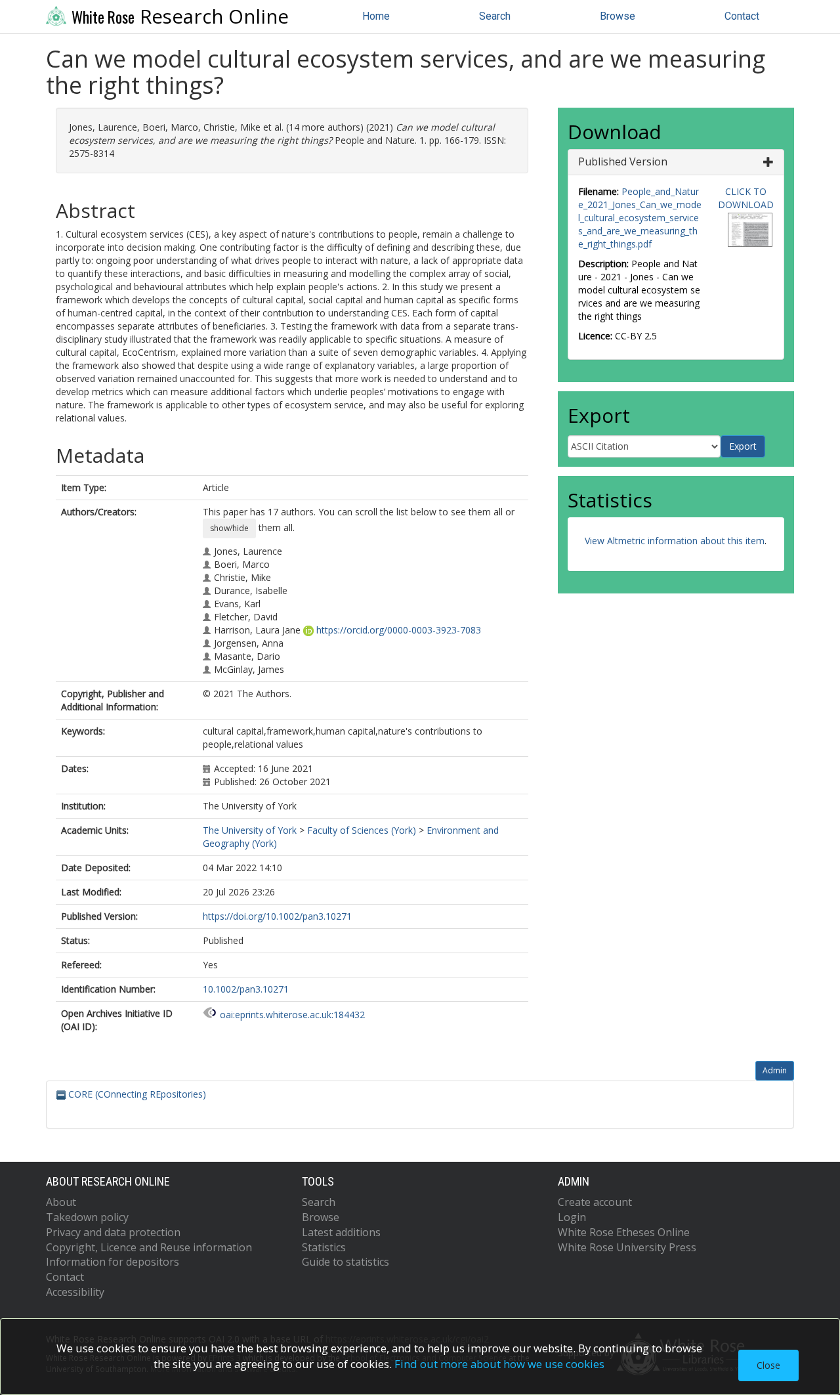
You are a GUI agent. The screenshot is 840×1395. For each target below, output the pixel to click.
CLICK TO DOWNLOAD (746, 198)
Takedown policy (87, 1217)
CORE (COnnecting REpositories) (136, 1094)
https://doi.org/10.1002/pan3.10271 (277, 916)
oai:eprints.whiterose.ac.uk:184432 (292, 1014)
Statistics (324, 1247)
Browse (617, 16)
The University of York (250, 830)
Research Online (180, 16)
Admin (775, 1070)
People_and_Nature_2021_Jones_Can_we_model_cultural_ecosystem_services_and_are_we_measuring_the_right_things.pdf (640, 217)
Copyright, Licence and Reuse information (149, 1247)
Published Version (622, 161)
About (61, 1202)
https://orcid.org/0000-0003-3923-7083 (398, 630)
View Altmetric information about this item (675, 540)
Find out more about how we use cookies (499, 1363)
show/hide (229, 528)
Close (768, 1365)
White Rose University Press (627, 1247)
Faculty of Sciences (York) (361, 830)
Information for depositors (112, 1262)
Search (495, 16)
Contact (741, 16)
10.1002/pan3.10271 (246, 989)
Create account (595, 1202)
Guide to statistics (345, 1262)
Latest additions (341, 1232)
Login (572, 1217)
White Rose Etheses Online (624, 1232)
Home (376, 16)
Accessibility (75, 1292)
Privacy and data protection (113, 1232)
